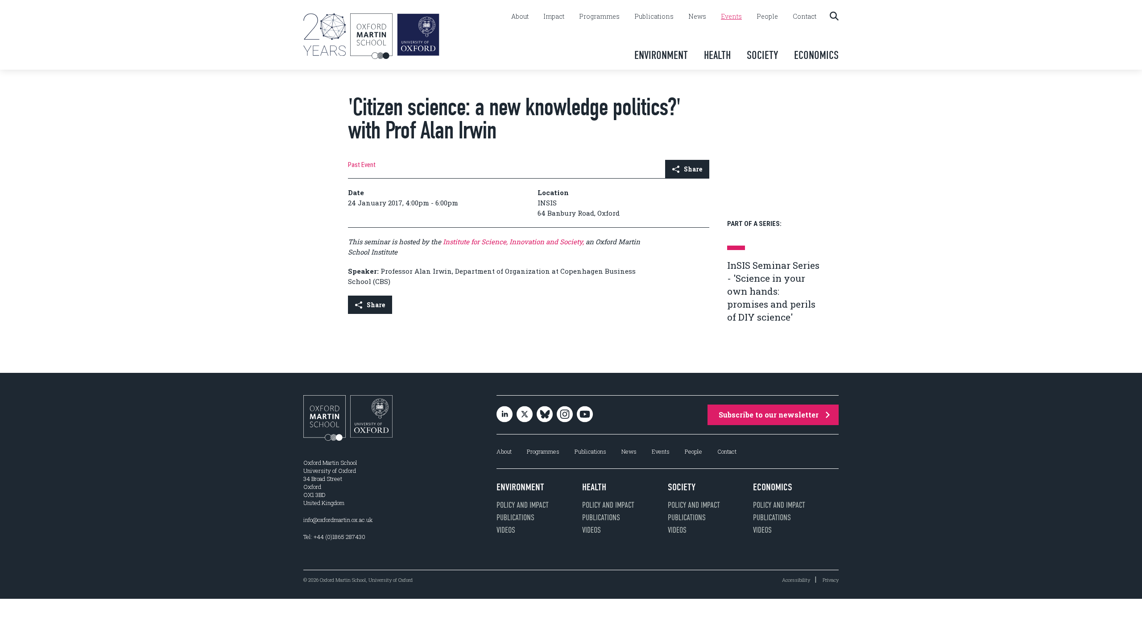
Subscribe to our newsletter (769, 414)
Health (717, 55)
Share (693, 169)
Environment (661, 55)
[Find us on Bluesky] (545, 415)
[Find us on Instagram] (565, 415)
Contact (804, 16)
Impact (553, 16)
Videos (506, 530)
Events (731, 16)
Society (762, 55)
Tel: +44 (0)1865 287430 (334, 537)
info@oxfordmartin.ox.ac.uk (337, 520)
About (520, 16)
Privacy (831, 579)
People (767, 16)
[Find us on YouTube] (585, 415)
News (697, 16)
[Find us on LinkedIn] (505, 415)
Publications (654, 16)
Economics (816, 55)
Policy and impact (523, 505)
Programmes (599, 16)
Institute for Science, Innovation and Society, (513, 241)
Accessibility (796, 579)
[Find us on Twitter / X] (525, 415)
